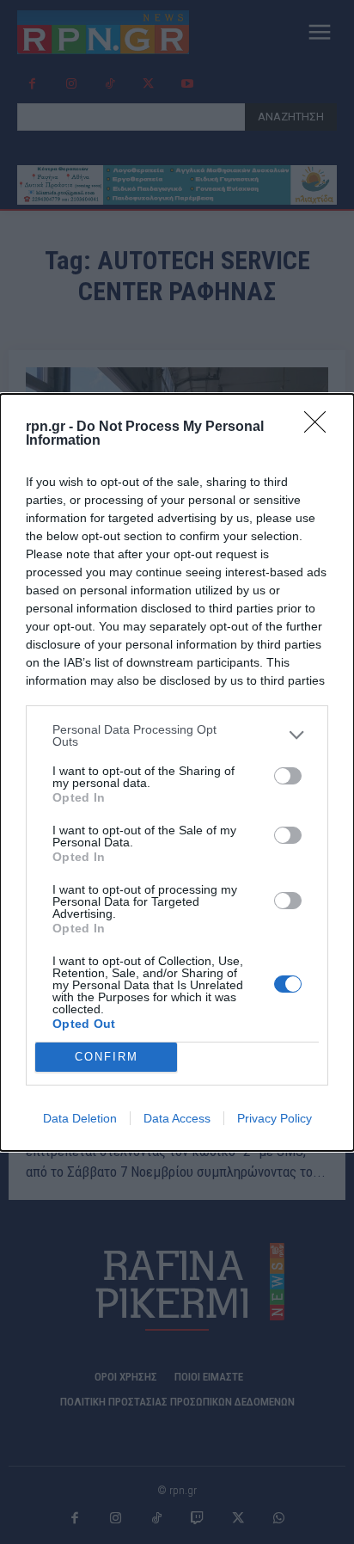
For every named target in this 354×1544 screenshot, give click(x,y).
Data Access (177, 1118)
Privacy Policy (274, 1118)
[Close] (320, 427)
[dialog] (177, 772)
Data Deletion (80, 1118)
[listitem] (177, 735)
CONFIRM (106, 1056)
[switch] (288, 775)
